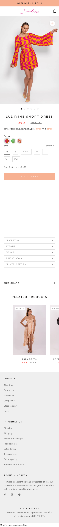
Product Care (10, 443)
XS (7, 151)
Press (6, 411)
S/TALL (26, 151)
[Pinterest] (19, 494)
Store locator (10, 405)
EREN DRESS (29, 359)
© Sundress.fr (29, 508)
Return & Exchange (13, 438)
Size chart (50, 145)
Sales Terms (10, 448)
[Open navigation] (4, 11)
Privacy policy (10, 459)
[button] (7, 141)
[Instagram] (12, 494)
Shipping (8, 433)
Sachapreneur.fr (34, 512)
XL (7, 159)
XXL (16, 159)
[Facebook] (5, 494)
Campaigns (9, 400)
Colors (7, 136)
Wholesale (9, 395)
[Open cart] (54, 11)
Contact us (9, 390)
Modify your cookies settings (14, 525)
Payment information (14, 464)
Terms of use (10, 454)
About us (8, 385)
